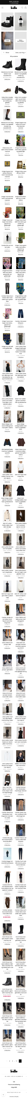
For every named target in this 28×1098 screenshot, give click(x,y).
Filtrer (7, 52)
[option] (14, 2)
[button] (7, 917)
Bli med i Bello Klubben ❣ (14, 1076)
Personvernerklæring (14, 1084)
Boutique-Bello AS (14, 1092)
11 (16, 1061)
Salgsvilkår (14, 1087)
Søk (14, 1082)
